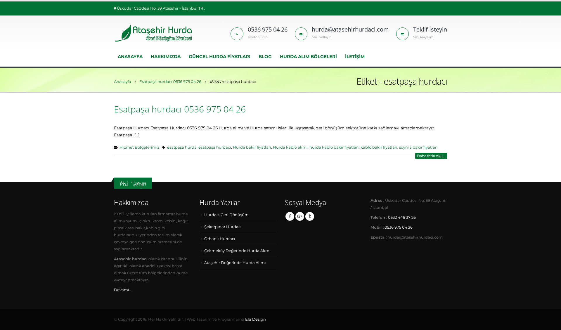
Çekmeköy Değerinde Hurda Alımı (237, 251)
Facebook (289, 216)
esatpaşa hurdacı (214, 147)
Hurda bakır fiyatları (252, 147)
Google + (299, 216)
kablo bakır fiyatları (379, 147)
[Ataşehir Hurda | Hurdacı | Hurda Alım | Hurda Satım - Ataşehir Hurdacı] (154, 33)
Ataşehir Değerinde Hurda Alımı (235, 262)
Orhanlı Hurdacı (219, 239)
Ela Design (255, 319)
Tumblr (309, 216)
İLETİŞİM (355, 56)
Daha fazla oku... (431, 156)
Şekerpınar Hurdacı (223, 227)
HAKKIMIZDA (166, 56)
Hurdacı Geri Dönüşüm (226, 215)
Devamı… (122, 290)
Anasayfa (130, 56)
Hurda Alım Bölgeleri (308, 56)
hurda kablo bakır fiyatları (334, 147)
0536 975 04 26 (399, 227)
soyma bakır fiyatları (418, 147)
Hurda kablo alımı (290, 147)
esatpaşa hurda (182, 147)
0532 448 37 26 (402, 217)
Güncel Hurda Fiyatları (219, 56)
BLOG (265, 56)
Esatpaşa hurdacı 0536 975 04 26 (180, 109)
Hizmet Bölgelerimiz (140, 147)
